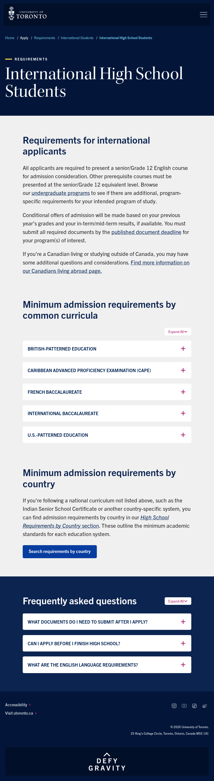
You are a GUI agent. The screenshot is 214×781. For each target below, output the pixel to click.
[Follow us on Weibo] (204, 706)
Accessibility (16, 704)
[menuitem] (85, 705)
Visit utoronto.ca (19, 712)
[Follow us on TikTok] (194, 706)
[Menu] (203, 14)
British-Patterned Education (62, 348)
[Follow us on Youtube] (184, 706)
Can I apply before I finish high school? (74, 643)
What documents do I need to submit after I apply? (87, 621)
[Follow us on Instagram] (174, 706)
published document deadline (146, 231)
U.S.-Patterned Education (58, 435)
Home (9, 37)
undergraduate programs (61, 192)
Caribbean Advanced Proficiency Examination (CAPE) (89, 370)
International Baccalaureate (63, 413)
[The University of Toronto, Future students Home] (27, 13)
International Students (77, 37)
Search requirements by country (60, 551)
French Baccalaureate (55, 392)
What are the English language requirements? (83, 664)
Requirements (44, 37)
